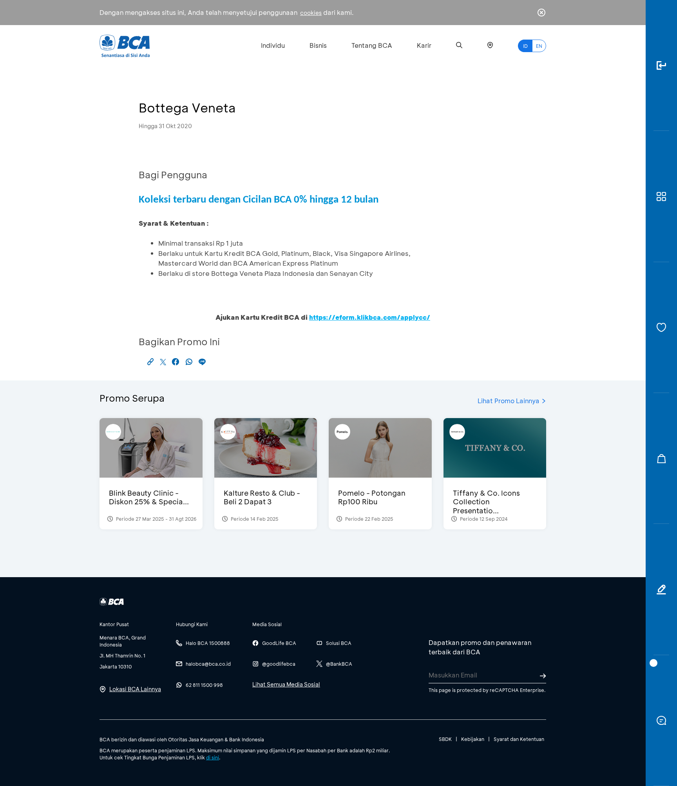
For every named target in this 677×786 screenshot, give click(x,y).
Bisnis (318, 45)
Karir (424, 45)
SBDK (445, 739)
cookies (311, 12)
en (539, 46)
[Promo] (661, 458)
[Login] (661, 65)
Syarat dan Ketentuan (519, 739)
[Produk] (661, 196)
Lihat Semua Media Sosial (286, 684)
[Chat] (661, 720)
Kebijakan (472, 739)
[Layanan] (661, 327)
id (525, 46)
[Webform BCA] (661, 589)
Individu (273, 45)
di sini (212, 757)
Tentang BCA (371, 45)
